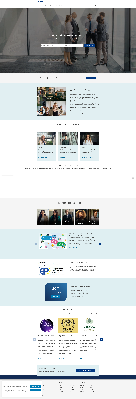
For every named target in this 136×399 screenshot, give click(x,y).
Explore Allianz (72, 385)
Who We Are (72, 387)
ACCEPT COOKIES (35, 386)
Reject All (35, 390)
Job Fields (60, 5)
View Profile (88, 1)
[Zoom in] (133, 173)
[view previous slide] (36, 244)
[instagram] (43, 389)
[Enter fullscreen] (133, 179)
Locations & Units (83, 385)
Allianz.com (61, 391)
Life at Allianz (72, 389)
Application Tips (82, 391)
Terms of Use (92, 389)
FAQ (60, 389)
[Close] (40, 383)
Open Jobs (47, 5)
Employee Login (95, 1)
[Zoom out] (133, 175)
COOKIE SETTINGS (35, 393)
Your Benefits (72, 391)
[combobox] (51, 45)
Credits (91, 385)
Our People (61, 387)
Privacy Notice (92, 387)
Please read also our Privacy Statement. (18, 392)
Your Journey (82, 387)
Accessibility (92, 391)
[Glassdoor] (45, 389)
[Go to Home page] (40, 1)
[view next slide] (100, 244)
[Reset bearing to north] (133, 176)
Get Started (91, 77)
